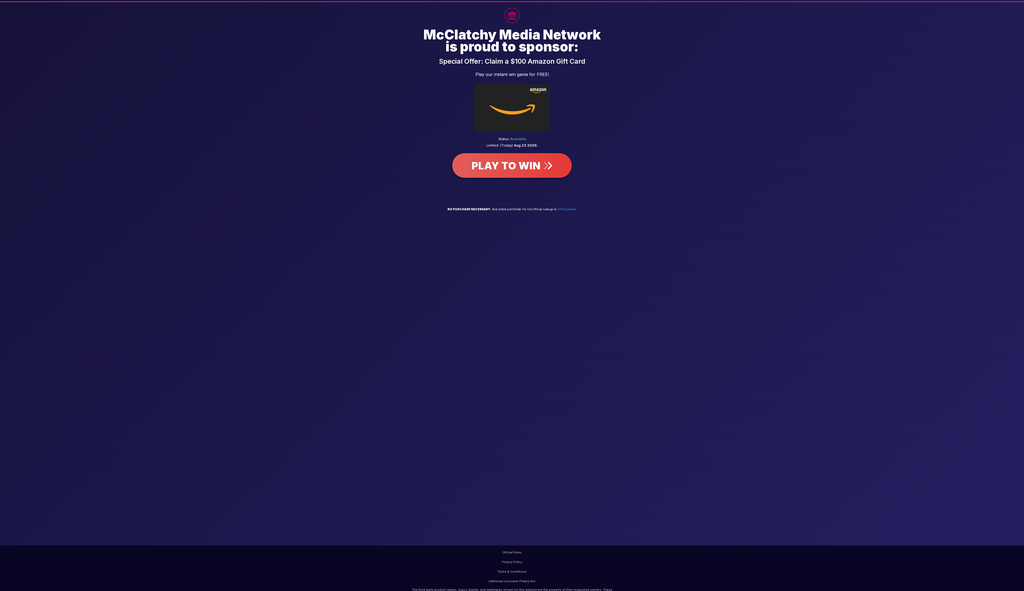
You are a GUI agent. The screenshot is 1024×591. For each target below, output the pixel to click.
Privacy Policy (512, 562)
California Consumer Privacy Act (512, 581)
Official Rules (567, 209)
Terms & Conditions (512, 571)
